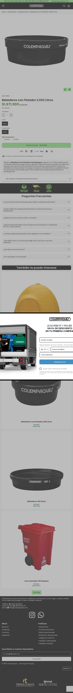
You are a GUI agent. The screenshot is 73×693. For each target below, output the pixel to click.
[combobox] (44, 349)
